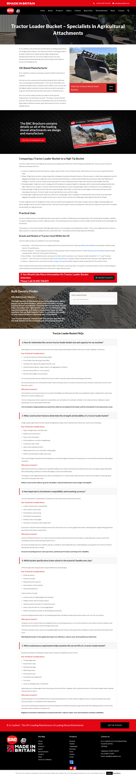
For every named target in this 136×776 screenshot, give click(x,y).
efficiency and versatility (95, 251)
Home (40, 741)
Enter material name (79, 295)
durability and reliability (86, 245)
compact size (57, 261)
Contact (41, 754)
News (40, 757)
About (40, 744)
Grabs (71, 757)
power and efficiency (61, 258)
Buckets (72, 741)
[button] (128, 10)
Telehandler (73, 746)
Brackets (72, 749)
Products (41, 746)
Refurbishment (43, 752)
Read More (117, 773)
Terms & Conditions (45, 759)
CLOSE (95, 7)
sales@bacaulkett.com (122, 3)
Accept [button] (109, 773)
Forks (71, 752)
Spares (40, 749)
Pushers (72, 744)
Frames (72, 754)
